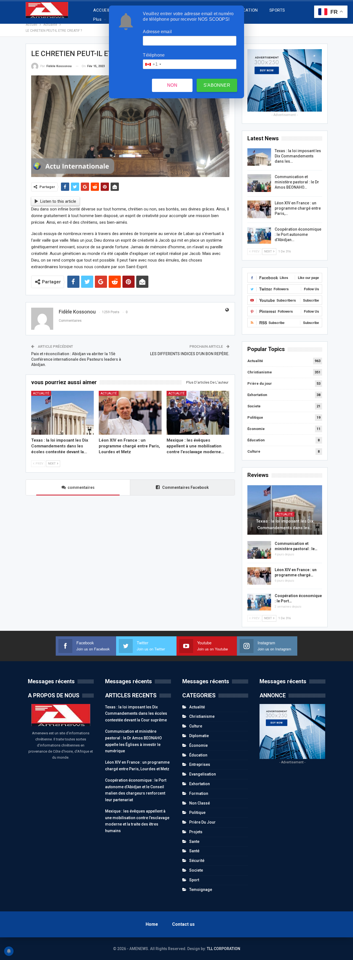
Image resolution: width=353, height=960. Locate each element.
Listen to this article (58, 201)
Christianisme (259, 372)
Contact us (183, 924)
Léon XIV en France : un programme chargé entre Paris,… (298, 208)
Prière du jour (259, 383)
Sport (194, 880)
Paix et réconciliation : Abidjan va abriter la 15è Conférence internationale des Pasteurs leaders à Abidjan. (76, 359)
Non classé (199, 803)
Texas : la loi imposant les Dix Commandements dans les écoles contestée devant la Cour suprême (136, 713)
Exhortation (257, 395)
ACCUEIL (101, 10)
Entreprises (199, 764)
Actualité (41, 393)
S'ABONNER (217, 85)
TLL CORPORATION (223, 948)
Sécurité (196, 860)
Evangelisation (202, 774)
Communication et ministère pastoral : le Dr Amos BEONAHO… (297, 182)
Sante (194, 841)
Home (152, 924)
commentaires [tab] (81, 487)
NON (172, 85)
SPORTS (277, 10)
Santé (194, 851)
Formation (198, 793)
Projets (195, 832)
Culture (253, 451)
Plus (97, 19)
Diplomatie (199, 736)
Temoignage (200, 889)
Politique (255, 417)
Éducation (256, 440)
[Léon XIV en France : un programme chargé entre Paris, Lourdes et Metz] (130, 413)
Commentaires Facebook (185, 487)
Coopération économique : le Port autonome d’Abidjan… (298, 234)
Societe (254, 406)
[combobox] (152, 64)
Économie (256, 429)
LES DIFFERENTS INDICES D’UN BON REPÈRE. (189, 354)
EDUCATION (246, 10)
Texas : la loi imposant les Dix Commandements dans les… (298, 156)
